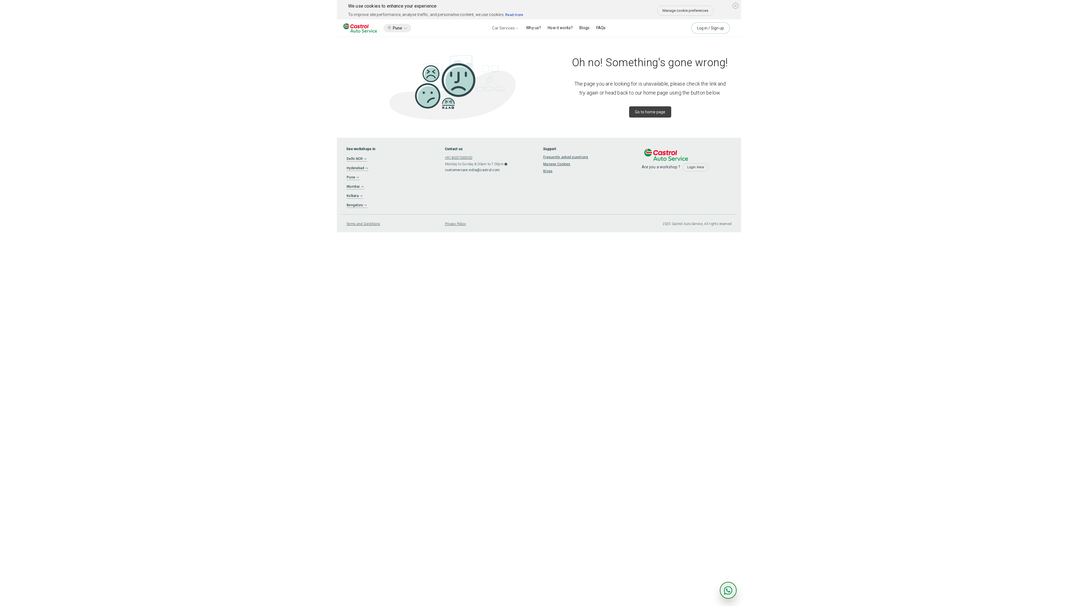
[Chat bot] (728, 590)
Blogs (584, 28)
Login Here (695, 167)
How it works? (560, 28)
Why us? (533, 28)
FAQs (601, 28)
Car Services (503, 28)
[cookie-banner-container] (735, 5)
